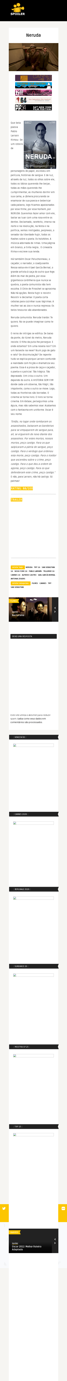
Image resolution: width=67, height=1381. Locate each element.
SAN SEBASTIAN (17, 587)
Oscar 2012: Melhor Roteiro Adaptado (26, 1248)
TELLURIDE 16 (48, 571)
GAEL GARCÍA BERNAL (46, 575)
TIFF (49, 583)
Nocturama (18, 615)
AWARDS (14, 1232)
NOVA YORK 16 (21, 571)
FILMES (35, 583)
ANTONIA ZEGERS (18, 579)
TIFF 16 (37, 567)
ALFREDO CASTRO (29, 575)
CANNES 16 (15, 575)
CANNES (43, 583)
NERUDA (29, 567)
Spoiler (15, 612)
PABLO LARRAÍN (35, 571)
